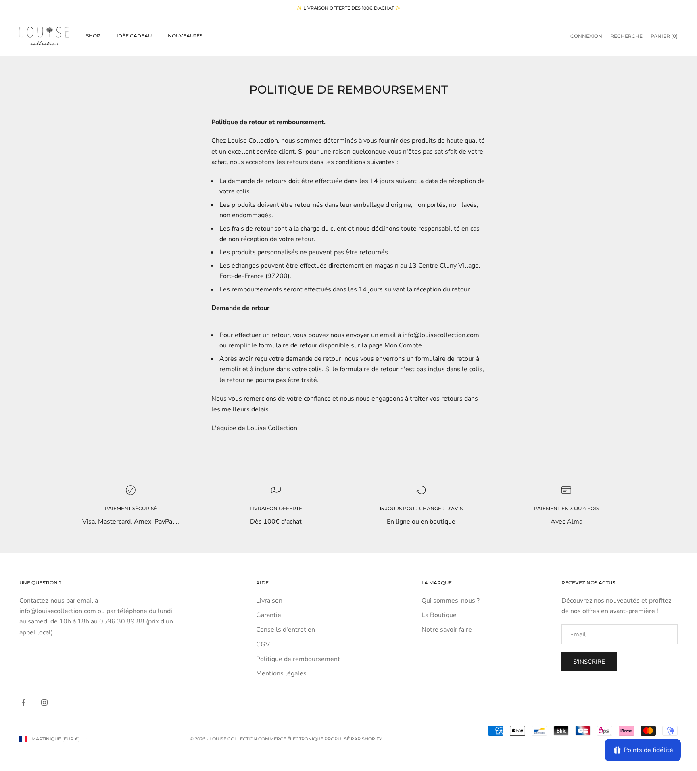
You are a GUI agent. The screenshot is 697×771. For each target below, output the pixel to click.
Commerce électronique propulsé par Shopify (320, 739)
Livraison (269, 600)
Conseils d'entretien (285, 629)
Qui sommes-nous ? (451, 600)
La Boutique (439, 615)
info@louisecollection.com (441, 334)
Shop (93, 36)
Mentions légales (281, 673)
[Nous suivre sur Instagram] (44, 702)
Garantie (268, 615)
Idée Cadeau (134, 36)
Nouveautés (185, 36)
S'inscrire (589, 662)
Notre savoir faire (447, 629)
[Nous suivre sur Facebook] (23, 702)
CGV (263, 644)
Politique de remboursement (298, 659)
